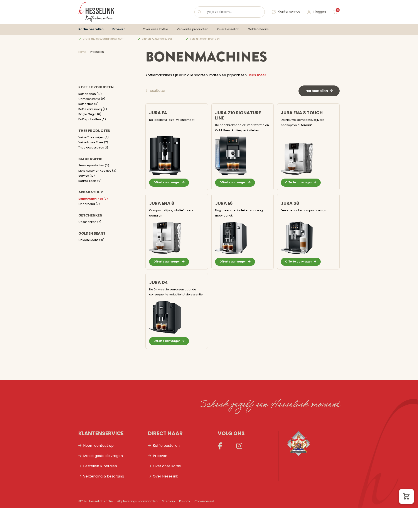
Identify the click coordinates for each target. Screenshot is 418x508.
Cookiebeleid (204, 501)
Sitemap (168, 501)
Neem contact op (98, 446)
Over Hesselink (228, 29)
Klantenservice (289, 12)
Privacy (184, 501)
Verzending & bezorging (103, 476)
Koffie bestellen (91, 29)
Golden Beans (258, 29)
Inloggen (319, 12)
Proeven (118, 29)
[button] (406, 496)
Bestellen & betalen (100, 466)
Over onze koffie (155, 29)
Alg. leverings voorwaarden (137, 501)
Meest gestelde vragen (103, 456)
